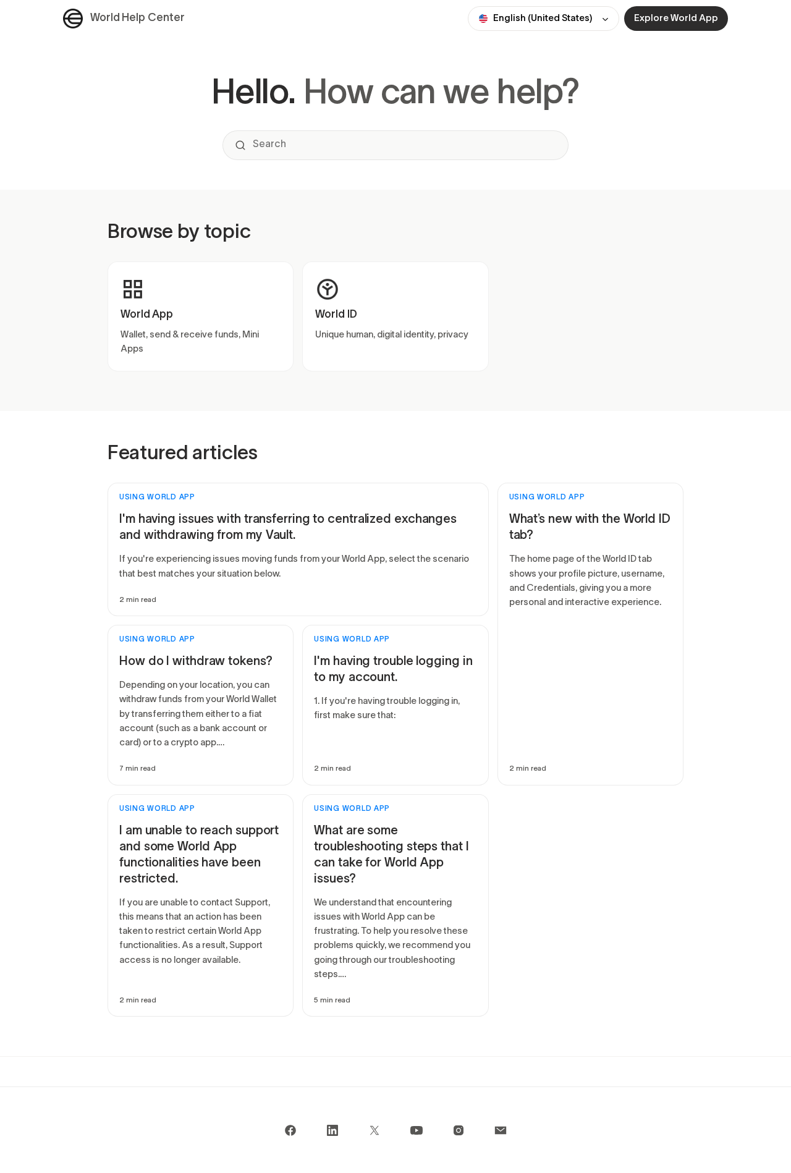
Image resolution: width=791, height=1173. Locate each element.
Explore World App (676, 18)
